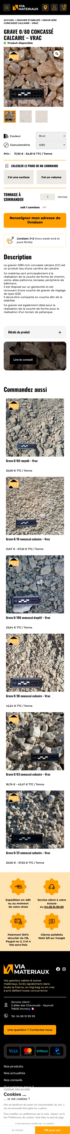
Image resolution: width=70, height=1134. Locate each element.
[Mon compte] (54, 7)
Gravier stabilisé (28, 20)
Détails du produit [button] (19, 332)
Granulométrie (20, 145)
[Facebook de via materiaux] (58, 969)
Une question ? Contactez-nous (29, 1030)
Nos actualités (14, 1073)
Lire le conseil (23, 359)
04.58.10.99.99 (54, 907)
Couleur (15, 136)
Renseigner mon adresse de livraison (35, 220)
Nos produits (13, 1066)
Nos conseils (13, 1080)
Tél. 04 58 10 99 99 (23, 1016)
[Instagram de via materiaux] (64, 969)
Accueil (9, 20)
